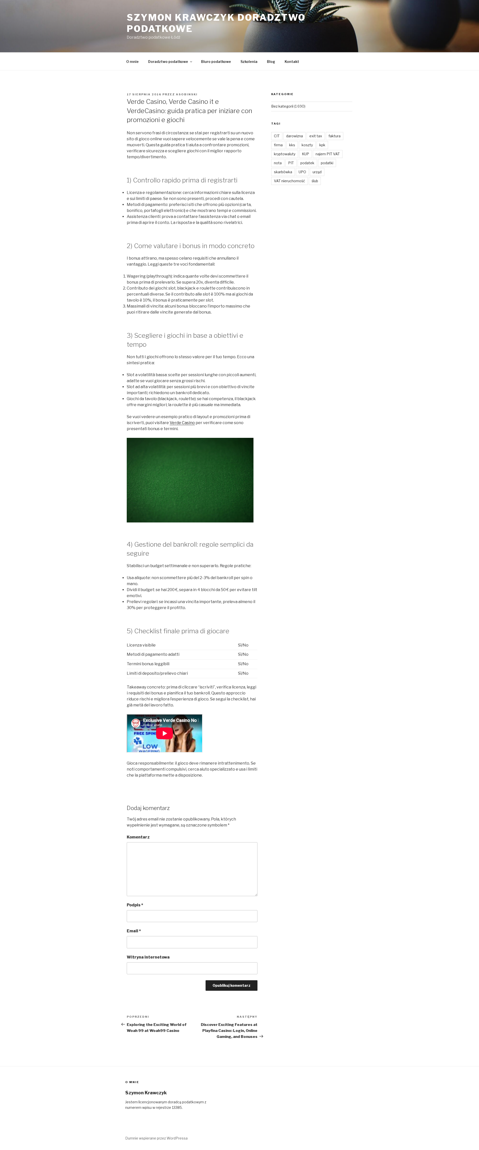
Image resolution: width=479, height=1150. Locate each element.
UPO (302, 172)
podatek (307, 163)
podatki (327, 163)
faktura (335, 136)
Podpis (135, 905)
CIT (277, 136)
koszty (307, 145)
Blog (271, 61)
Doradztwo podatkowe (168, 61)
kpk (322, 145)
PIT (291, 163)
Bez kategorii (282, 106)
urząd (317, 172)
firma (278, 145)
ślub (315, 181)
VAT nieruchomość (289, 181)
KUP (305, 154)
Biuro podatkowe (216, 61)
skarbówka (283, 172)
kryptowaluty (284, 154)
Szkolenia (248, 61)
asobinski (187, 94)
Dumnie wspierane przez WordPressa (156, 1138)
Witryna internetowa (148, 957)
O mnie (132, 61)
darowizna (294, 136)
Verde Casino (182, 422)
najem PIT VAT (328, 154)
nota (278, 163)
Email (134, 931)
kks (292, 145)
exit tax (315, 136)
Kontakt (292, 61)
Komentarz (138, 837)
